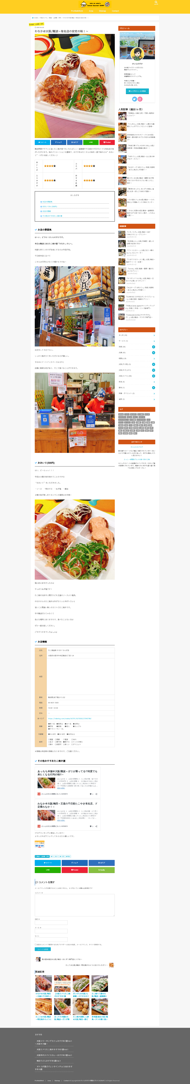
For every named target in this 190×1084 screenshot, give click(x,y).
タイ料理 (132, 420)
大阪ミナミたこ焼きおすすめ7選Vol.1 (52, 1049)
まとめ (123, 335)
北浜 (126, 425)
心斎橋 (142, 428)
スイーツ (141, 417)
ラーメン (127, 422)
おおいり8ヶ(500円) (49, 206)
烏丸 (142, 431)
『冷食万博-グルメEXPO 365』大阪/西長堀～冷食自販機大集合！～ (140, 146)
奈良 (122, 382)
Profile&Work (77, 10)
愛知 (122, 387)
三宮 (133, 422)
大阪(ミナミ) (125, 376)
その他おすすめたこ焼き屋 (52, 216)
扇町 (147, 428)
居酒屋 (136, 428)
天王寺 (121, 428)
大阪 (62, 856)
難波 (69, 856)
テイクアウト (141, 420)
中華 (143, 422)
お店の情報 (46, 211)
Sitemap (102, 10)
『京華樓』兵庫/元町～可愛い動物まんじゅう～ (140, 114)
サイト (37, 936)
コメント (39, 893)
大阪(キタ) (125, 370)
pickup (121, 414)
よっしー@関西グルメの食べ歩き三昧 (137, 459)
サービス (123, 341)
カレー (135, 417)
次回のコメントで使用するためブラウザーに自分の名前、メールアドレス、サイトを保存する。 (70, 944)
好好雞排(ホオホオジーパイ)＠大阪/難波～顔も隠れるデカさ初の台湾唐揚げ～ (141, 137)
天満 (150, 425)
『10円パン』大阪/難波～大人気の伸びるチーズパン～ (140, 157)
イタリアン (122, 417)
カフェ (129, 417)
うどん (127, 414)
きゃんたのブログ (137, 447)
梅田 (120, 431)
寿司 (126, 428)
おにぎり (133, 414)
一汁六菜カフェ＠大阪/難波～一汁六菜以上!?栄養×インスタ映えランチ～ (140, 201)
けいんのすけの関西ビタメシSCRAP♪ (93, 1080)
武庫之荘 (126, 431)
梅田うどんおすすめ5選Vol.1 (49, 1060)
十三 (130, 425)
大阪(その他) (125, 364)
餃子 (135, 433)
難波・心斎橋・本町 (43, 856)
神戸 (151, 431)
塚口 (141, 425)
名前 (37, 919)
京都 (122, 347)
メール (38, 927)
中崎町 (139, 422)
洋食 (138, 431)
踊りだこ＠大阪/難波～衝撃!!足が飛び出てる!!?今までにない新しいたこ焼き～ (140, 180)
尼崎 (130, 428)
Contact (115, 10)
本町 (151, 428)
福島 (120, 433)
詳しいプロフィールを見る (137, 91)
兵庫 (122, 352)
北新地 (121, 425)
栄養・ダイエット (126, 393)
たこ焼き (55, 856)
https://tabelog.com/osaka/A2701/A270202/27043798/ (69, 718)
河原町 (133, 431)
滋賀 (122, 399)
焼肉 (147, 431)
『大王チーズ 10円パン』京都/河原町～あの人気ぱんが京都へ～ (141, 168)
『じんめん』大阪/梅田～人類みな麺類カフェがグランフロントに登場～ (140, 125)
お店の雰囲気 (47, 202)
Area (91, 10)
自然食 (125, 433)
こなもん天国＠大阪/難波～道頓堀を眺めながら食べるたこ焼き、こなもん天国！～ (141, 212)
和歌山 (122, 358)
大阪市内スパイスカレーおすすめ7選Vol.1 (54, 1055)
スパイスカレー (123, 420)
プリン (121, 422)
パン (148, 420)
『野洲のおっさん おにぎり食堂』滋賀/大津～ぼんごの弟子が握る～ (140, 190)
